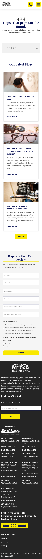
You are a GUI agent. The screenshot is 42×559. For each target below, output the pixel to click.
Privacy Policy (36, 553)
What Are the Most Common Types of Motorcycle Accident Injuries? (20, 151)
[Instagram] (16, 396)
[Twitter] (5, 396)
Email (6, 347)
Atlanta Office (28, 438)
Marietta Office (8, 489)
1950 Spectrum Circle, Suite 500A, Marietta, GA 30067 (9, 494)
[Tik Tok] (20, 396)
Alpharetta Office (9, 462)
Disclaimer (25, 553)
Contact (4, 539)
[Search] (37, 48)
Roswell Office (8, 438)
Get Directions (7, 453)
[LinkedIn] (9, 396)
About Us (4, 542)
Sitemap (4, 546)
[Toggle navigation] (38, 4)
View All (21, 236)
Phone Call (8, 344)
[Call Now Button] (30, 4)
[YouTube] (13, 396)
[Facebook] (1, 396)
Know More (11, 117)
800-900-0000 (8, 450)
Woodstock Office (30, 462)
